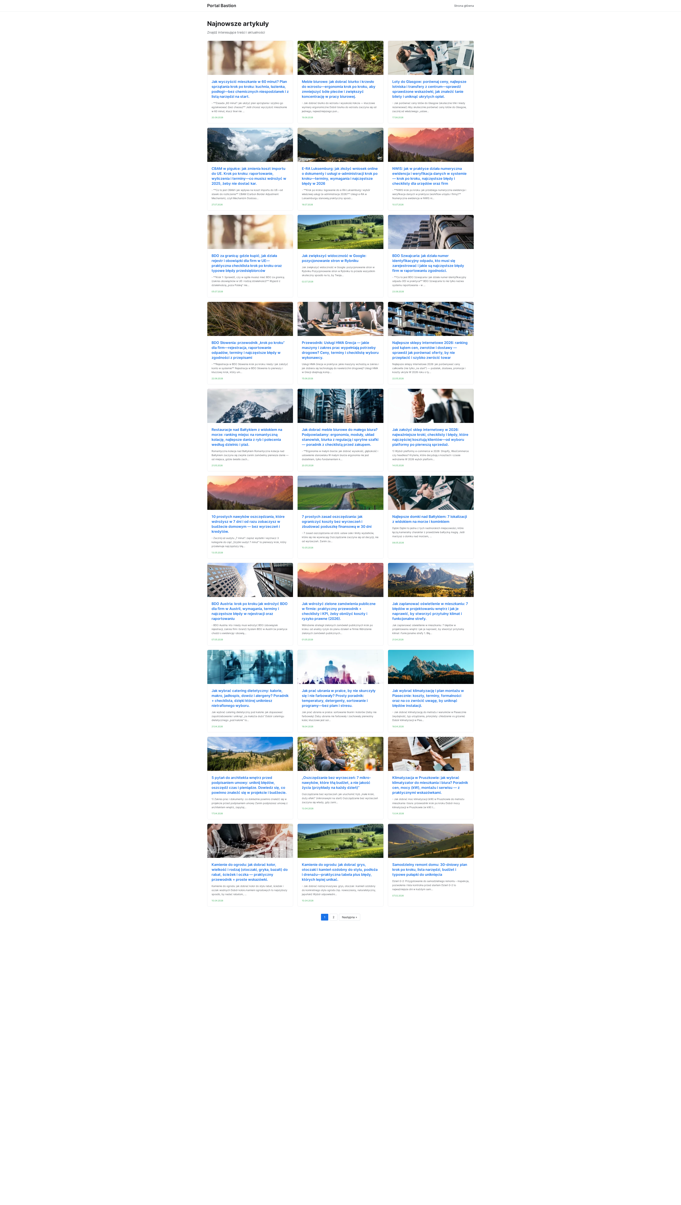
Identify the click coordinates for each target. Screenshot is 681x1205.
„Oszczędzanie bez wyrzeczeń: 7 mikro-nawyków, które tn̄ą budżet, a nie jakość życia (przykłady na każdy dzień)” (336, 783)
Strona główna (464, 5)
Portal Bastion (221, 5)
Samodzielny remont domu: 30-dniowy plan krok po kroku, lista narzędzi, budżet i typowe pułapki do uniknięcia (429, 869)
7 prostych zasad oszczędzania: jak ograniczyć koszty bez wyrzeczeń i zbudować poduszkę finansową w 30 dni (337, 521)
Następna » (349, 917)
